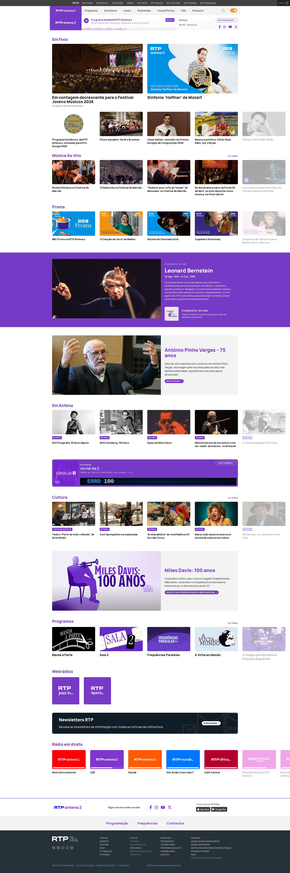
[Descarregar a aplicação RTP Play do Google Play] (219, 809)
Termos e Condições (106, 865)
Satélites (165, 854)
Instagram (62, 847)
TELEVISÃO (104, 844)
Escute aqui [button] (173, 381)
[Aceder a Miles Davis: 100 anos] (106, 580)
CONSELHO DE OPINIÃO (200, 844)
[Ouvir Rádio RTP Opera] (97, 690)
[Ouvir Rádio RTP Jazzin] (65, 690)
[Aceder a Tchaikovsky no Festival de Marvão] (121, 172)
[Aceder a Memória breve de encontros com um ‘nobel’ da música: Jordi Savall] (216, 422)
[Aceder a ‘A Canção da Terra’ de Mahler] (121, 223)
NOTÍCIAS (104, 838)
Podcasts (198, 10)
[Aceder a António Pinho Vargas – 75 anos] (106, 365)
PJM (183, 10)
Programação (117, 823)
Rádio (130, 3)
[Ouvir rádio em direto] (66, 22)
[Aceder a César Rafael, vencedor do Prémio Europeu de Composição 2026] (168, 124)
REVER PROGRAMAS (138, 844)
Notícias (87, 3)
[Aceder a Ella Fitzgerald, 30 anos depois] (73, 422)
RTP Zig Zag (173, 3)
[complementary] (159, 481)
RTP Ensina (190, 3)
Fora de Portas (165, 10)
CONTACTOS (166, 838)
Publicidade (123, 865)
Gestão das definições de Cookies (206, 858)
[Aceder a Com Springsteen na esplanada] (121, 514)
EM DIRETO (134, 841)
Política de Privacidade (63, 865)
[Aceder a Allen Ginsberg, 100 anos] (121, 422)
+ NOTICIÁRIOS (225, 463)
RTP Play (142, 3)
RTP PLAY (134, 838)
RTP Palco (157, 3)
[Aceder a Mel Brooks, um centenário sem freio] (263, 514)
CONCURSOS (135, 848)
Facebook (53, 847)
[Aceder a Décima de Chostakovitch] (168, 223)
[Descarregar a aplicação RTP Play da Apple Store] (203, 809)
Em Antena (110, 10)
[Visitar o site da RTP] (76, 3)
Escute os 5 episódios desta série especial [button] (191, 592)
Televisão (117, 3)
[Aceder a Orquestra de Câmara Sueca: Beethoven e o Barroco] (263, 223)
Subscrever (210, 723)
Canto (127, 10)
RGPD (193, 854)
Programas (91, 10)
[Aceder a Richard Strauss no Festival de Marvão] (73, 172)
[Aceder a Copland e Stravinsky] (216, 223)
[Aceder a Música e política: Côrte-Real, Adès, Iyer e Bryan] (216, 124)
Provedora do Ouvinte (171, 848)
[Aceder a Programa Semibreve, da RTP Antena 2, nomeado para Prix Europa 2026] (73, 124)
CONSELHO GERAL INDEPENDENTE (205, 841)
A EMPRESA (195, 838)
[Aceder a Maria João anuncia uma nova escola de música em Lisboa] (216, 514)
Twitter (58, 847)
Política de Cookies (85, 865)
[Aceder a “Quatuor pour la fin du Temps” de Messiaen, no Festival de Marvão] (168, 172)
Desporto (102, 3)
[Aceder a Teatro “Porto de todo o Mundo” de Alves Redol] (73, 514)
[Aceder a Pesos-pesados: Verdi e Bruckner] (121, 124)
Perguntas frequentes (141, 851)
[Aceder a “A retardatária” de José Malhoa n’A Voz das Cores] (168, 514)
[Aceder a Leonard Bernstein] (106, 288)
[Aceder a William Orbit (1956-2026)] (263, 124)
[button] (223, 11)
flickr (72, 847)
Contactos (175, 823)
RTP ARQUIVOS (106, 851)
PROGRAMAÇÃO (226, 20)
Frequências (147, 823)
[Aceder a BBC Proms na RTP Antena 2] (73, 223)
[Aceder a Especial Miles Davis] (168, 422)
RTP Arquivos (208, 3)
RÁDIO (102, 848)
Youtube (67, 847)
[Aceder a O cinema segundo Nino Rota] (263, 422)
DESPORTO (104, 841)
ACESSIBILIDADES (168, 851)
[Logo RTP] (65, 839)
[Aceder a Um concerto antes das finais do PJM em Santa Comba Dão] (263, 172)
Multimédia (144, 10)
